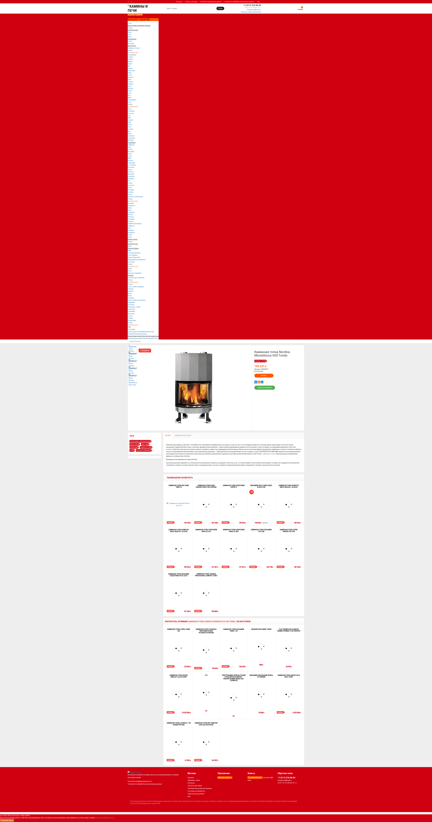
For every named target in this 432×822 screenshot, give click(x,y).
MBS (129, 158)
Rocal (130, 91)
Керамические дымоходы (137, 334)
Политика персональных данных (210, 1)
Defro (130, 86)
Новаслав (131, 163)
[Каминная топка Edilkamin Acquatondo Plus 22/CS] (178, 593)
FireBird (130, 57)
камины (169, 449)
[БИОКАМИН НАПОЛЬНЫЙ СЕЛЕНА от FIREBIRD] (261, 694)
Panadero (131, 111)
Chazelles (131, 219)
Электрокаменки (134, 253)
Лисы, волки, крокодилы (137, 300)
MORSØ (130, 140)
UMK (129, 327)
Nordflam (131, 178)
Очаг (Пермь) (133, 255)
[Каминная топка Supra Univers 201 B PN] (289, 548)
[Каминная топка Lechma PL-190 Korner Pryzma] (178, 742)
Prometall (131, 138)
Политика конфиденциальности (140, 781)
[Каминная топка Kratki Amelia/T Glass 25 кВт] (178, 694)
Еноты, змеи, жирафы (136, 287)
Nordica (130, 160)
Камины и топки (134, 48)
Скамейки (131, 311)
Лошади (131, 298)
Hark (129, 147)
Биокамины (132, 55)
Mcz (129, 95)
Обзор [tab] (168, 435)
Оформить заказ (194, 780)
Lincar (130, 156)
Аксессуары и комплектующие (140, 441)
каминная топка (269, 454)
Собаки (130, 318)
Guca (129, 109)
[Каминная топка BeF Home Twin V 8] (179, 504)
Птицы (130, 284)
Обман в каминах (264, 388)
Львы (130, 296)
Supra (130, 169)
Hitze (129, 79)
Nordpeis (131, 190)
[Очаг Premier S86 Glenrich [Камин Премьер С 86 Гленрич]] (289, 648)
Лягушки (131, 305)
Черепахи (131, 309)
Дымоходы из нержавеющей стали (141, 332)
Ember (130, 183)
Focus (130, 75)
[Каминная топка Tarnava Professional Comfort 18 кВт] (206, 593)
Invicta (130, 149)
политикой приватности (104, 818)
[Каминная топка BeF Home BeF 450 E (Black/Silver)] (206, 742)
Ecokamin (131, 136)
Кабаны (130, 289)
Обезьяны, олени (134, 307)
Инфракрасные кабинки (136, 259)
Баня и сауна (134, 444)
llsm (258, 1)
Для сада (131, 262)
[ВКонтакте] (255, 382)
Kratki (130, 41)
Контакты (179, 1)
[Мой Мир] (262, 382)
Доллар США (268, 777)
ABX (129, 118)
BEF (129, 66)
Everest (130, 82)
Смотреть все (133, 52)
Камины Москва (135, 341)
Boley (130, 73)
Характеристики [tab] (183, 435)
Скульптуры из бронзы (136, 278)
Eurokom (131, 185)
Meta (129, 37)
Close (130, 23)
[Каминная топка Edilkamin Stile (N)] (261, 548)
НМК (129, 122)
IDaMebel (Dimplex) (135, 223)
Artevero (131, 217)
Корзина (191, 777)
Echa (129, 93)
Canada (130, 192)
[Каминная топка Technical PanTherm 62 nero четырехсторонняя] (206, 650)
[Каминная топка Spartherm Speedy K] (233, 504)
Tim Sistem (132, 165)
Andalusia (131, 232)
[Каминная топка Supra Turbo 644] (178, 648)
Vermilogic (131, 329)
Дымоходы (132, 320)
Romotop (131, 167)
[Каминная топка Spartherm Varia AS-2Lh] (206, 548)
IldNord (130, 61)
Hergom (130, 77)
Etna (129, 34)
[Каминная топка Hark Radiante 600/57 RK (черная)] (206, 504)
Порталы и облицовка (144, 450)
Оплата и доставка (191, 1)
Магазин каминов (224, 777)
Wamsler (131, 174)
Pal (129, 181)
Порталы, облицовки (135, 196)
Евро (249, 780)
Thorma (130, 172)
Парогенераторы (134, 257)
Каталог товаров (135, 15)
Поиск (220, 8)
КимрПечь (131, 205)
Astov (130, 32)
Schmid (130, 88)
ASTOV (130, 214)
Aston (130, 124)
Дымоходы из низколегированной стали (143, 338)
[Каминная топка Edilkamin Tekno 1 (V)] (233, 648)
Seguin (130, 68)
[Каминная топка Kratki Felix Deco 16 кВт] (289, 694)
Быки (130, 293)
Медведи (131, 302)
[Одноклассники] (259, 382)
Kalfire (130, 64)
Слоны (130, 316)
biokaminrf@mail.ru (254, 10)
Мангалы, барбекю (135, 273)
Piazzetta (131, 70)
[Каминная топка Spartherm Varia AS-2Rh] (233, 548)
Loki (129, 115)
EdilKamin (131, 226)
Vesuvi (130, 194)
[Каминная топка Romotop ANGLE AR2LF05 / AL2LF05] (178, 548)
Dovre (130, 187)
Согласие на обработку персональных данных (239, 1)
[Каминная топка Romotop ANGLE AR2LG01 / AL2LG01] (289, 504)
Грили (130, 268)
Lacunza (131, 113)
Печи (129, 102)
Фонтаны (131, 314)
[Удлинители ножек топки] (261, 646)
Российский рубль (255, 777)
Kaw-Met (131, 43)
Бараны (130, 291)
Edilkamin (131, 145)
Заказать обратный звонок (251, 12)
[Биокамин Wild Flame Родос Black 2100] (261, 504)
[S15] (206, 692)
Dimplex (130, 221)
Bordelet (131, 203)
